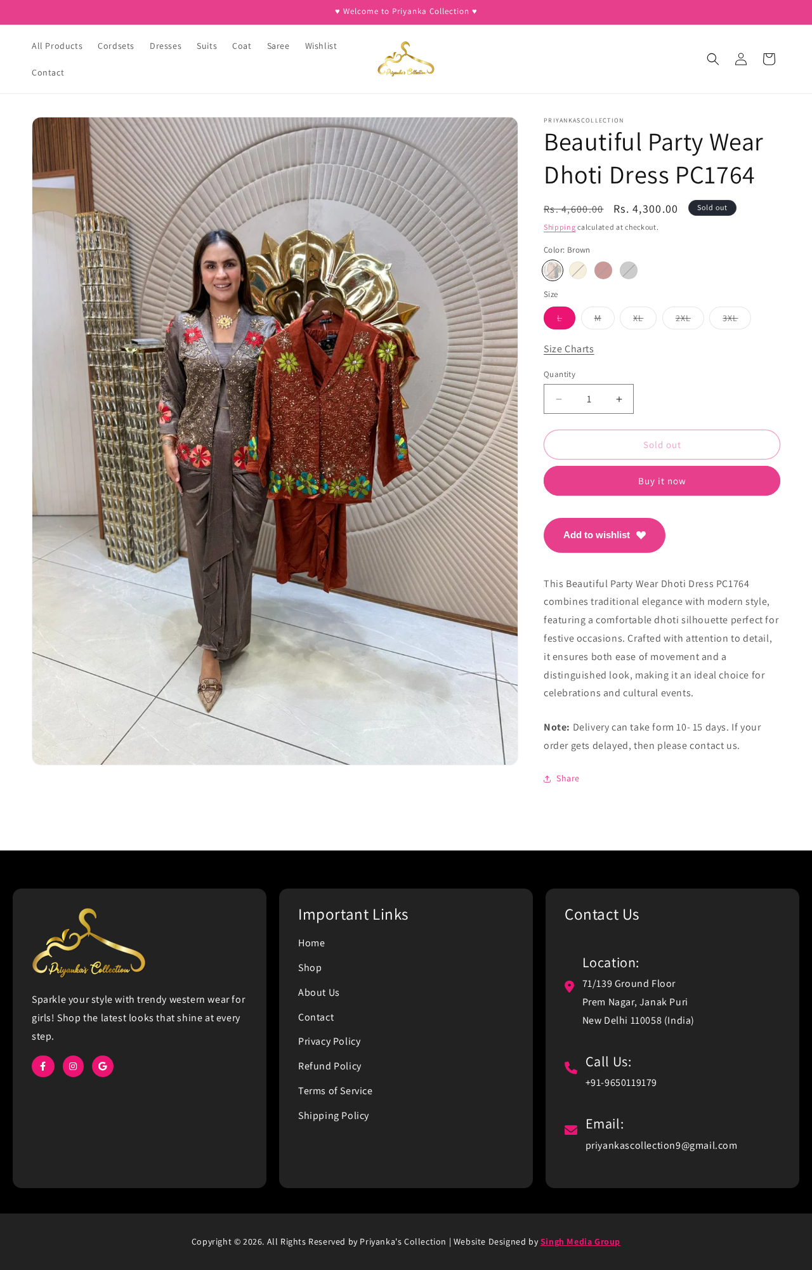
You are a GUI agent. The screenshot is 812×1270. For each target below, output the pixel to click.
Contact (316, 1017)
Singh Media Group (580, 1241)
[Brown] (552, 270)
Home (311, 942)
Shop (310, 967)
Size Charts (569, 348)
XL (645, 320)
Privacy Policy (329, 1041)
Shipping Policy (333, 1115)
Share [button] (568, 778)
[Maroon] (603, 270)
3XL (737, 320)
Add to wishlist (596, 534)
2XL (690, 320)
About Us (319, 992)
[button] (713, 59)
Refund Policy (330, 1066)
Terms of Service (335, 1090)
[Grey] (629, 270)
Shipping (560, 227)
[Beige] (578, 270)
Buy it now (662, 481)
